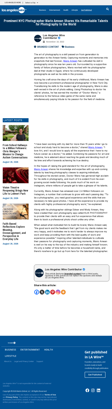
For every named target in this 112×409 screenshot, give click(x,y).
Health (65, 10)
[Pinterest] (52, 292)
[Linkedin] (47, 292)
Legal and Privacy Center (24, 361)
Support (39, 361)
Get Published (86, 10)
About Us (7, 361)
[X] (42, 292)
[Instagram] (58, 292)
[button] (107, 9)
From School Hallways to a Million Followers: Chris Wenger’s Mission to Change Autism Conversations (15, 151)
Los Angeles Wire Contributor (54, 36)
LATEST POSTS (13, 120)
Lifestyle (75, 10)
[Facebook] (36, 292)
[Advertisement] (16, 74)
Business (42, 10)
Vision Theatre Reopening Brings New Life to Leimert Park (15, 190)
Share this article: (45, 285)
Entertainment (54, 10)
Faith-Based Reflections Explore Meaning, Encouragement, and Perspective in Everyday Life (14, 231)
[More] (63, 292)
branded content (72, 273)
